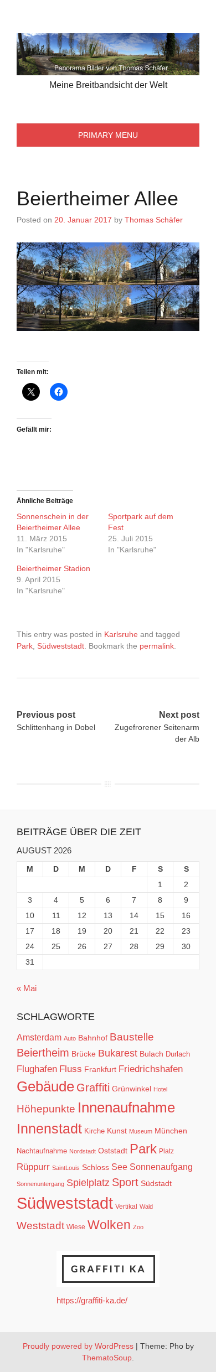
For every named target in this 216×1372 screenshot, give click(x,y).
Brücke (83, 1053)
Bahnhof (92, 1037)
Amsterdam (39, 1037)
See (119, 1167)
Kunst (117, 1131)
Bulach (151, 1053)
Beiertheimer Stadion (53, 568)
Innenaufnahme (126, 1107)
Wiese (75, 1227)
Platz (166, 1151)
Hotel (160, 1089)
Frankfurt (100, 1069)
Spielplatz (88, 1182)
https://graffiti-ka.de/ (91, 1300)
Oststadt (112, 1150)
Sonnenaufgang (161, 1167)
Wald (146, 1206)
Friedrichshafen (151, 1068)
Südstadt (156, 1183)
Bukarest (117, 1053)
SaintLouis (66, 1167)
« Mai (27, 988)
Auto (70, 1038)
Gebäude (45, 1086)
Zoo (138, 1227)
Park (25, 645)
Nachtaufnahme (42, 1151)
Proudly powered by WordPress (78, 1346)
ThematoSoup (107, 1357)
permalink (157, 645)
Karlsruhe (121, 634)
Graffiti (93, 1087)
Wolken (109, 1225)
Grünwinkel (131, 1088)
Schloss (95, 1167)
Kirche (94, 1131)
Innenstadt (49, 1128)
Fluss (70, 1069)
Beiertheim (43, 1053)
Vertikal (126, 1206)
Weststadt (40, 1225)
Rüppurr (33, 1166)
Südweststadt (60, 645)
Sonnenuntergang (40, 1184)
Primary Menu (108, 135)
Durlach (178, 1054)
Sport (125, 1182)
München (171, 1130)
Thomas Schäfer (154, 219)
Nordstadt (82, 1151)
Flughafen (37, 1068)
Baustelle (132, 1037)
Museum (140, 1131)
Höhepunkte (46, 1109)
